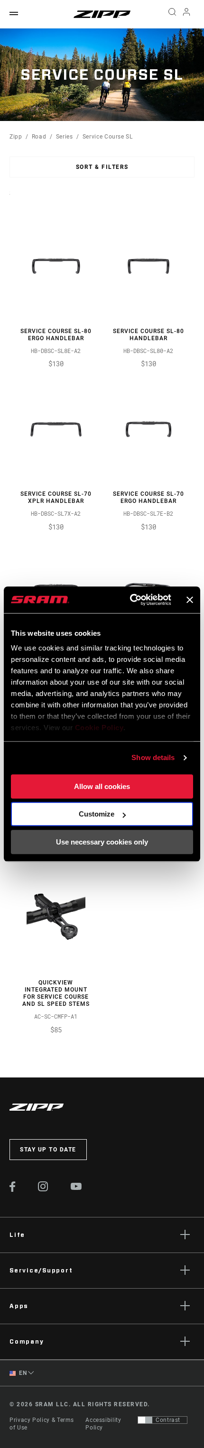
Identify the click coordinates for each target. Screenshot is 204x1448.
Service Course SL (108, 136)
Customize (96, 814)
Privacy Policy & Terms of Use (41, 1424)
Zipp (15, 136)
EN (22, 1373)
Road (39, 136)
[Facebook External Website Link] (12, 1189)
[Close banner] (189, 599)
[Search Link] (172, 14)
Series (64, 136)
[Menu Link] (13, 14)
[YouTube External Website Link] (76, 1187)
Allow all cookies (102, 786)
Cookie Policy (99, 728)
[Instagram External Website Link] (43, 1189)
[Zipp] (102, 14)
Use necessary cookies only (102, 842)
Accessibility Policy (103, 1424)
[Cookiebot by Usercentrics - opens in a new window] (130, 600)
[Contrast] (145, 1420)
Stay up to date (48, 1149)
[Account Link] (186, 14)
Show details (153, 757)
